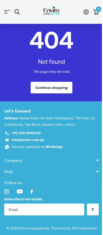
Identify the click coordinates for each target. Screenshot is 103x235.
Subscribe (93, 209)
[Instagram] (6, 191)
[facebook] (31, 191)
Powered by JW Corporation (74, 228)
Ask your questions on (37, 146)
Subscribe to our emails (23, 199)
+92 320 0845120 (26, 133)
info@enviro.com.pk (28, 140)
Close (51, 160)
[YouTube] (19, 191)
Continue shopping (51, 87)
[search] (17, 12)
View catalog (7, 12)
